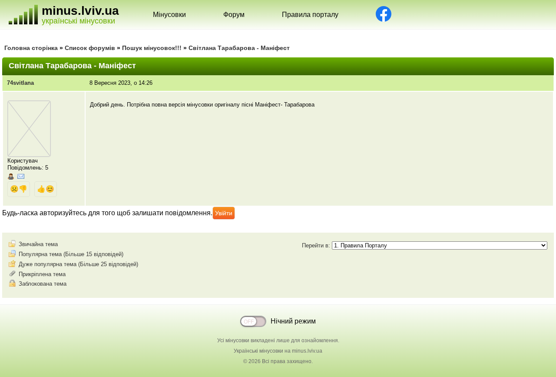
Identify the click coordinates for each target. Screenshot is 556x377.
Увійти (223, 213)
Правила (310, 14)
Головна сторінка (31, 47)
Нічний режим (293, 321)
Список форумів (90, 47)
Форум (234, 14)
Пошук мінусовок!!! (152, 47)
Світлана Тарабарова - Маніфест (239, 47)
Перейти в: (317, 245)
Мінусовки (169, 14)
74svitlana (20, 83)
